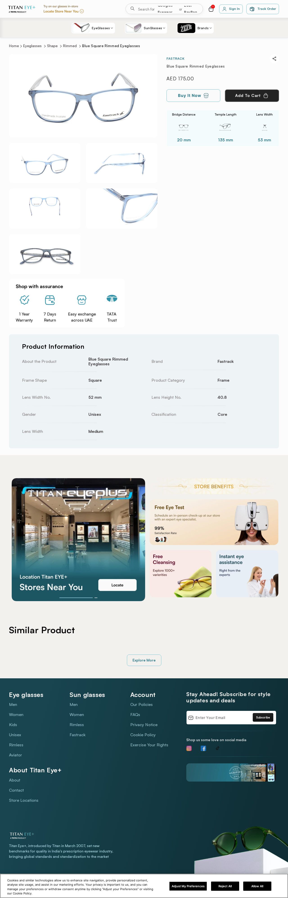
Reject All (225, 886)
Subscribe (263, 717)
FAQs (135, 714)
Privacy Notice (144, 724)
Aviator (15, 754)
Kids (13, 724)
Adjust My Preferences (188, 886)
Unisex (15, 734)
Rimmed (70, 46)
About (14, 780)
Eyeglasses (32, 46)
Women (16, 714)
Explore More (144, 660)
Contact (16, 790)
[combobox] (168, 9)
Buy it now (189, 95)
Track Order (266, 9)
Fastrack (78, 734)
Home (14, 46)
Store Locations (23, 800)
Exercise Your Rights (149, 744)
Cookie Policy (143, 734)
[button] (211, 8)
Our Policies (141, 704)
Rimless (16, 744)
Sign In (234, 9)
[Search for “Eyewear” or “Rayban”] (132, 9)
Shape (52, 46)
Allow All (257, 886)
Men (13, 704)
